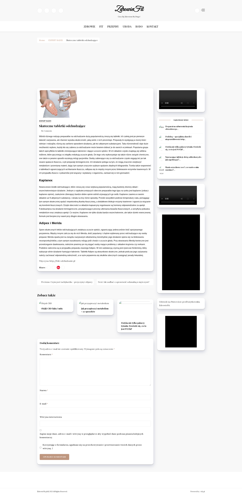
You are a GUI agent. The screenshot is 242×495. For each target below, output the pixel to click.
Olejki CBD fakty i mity (52, 308)
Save (59, 267)
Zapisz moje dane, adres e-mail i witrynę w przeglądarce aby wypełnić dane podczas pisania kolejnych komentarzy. (91, 436)
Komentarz (46, 354)
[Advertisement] (121, 65)
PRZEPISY (113, 26)
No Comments (46, 131)
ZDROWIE (89, 26)
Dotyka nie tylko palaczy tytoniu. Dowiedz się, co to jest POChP (133, 326)
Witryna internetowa (51, 417)
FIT (101, 26)
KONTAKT (152, 26)
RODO (139, 26)
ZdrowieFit (129, 9)
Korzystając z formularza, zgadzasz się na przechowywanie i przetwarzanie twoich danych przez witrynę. (92, 447)
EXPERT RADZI (45, 121)
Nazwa (44, 390)
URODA (127, 26)
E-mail (44, 403)
